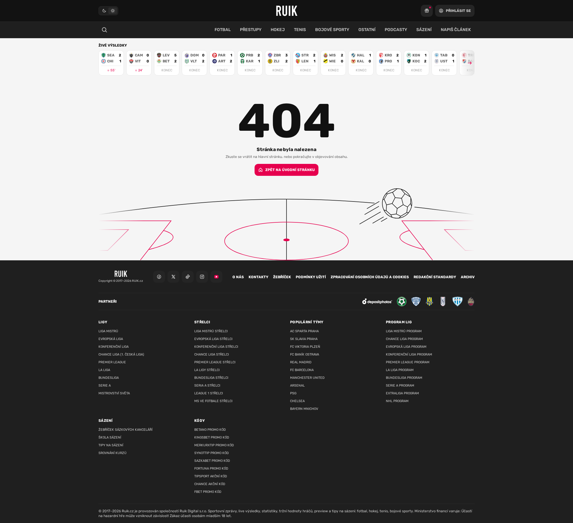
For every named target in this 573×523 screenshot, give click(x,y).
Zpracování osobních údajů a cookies (370, 277)
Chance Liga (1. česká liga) (121, 354)
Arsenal (297, 385)
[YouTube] (216, 277)
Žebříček (282, 277)
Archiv (468, 277)
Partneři (107, 301)
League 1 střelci (208, 393)
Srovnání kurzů (112, 453)
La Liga (104, 370)
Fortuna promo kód (211, 468)
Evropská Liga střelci (213, 339)
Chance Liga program (404, 339)
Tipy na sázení (110, 445)
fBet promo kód (207, 492)
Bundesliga (108, 378)
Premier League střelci (214, 362)
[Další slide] (467, 63)
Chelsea (297, 401)
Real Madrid (301, 362)
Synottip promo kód (211, 453)
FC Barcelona (302, 370)
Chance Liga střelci (211, 354)
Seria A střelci (207, 385)
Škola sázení (109, 437)
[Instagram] (202, 277)
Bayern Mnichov (304, 409)
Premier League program (407, 362)
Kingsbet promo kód (211, 437)
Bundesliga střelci (211, 378)
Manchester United (307, 378)
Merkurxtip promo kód (214, 445)
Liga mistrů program (404, 331)
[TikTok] (188, 277)
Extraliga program (402, 393)
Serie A (104, 385)
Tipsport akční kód (210, 476)
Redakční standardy (435, 277)
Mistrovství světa (114, 393)
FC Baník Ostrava (304, 354)
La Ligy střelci (207, 370)
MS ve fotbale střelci (213, 401)
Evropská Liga (110, 339)
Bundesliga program (404, 378)
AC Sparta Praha (304, 331)
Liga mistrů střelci (211, 331)
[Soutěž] (427, 11)
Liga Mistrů (108, 331)
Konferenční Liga (113, 347)
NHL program (397, 401)
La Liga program (400, 370)
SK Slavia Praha (304, 339)
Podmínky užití (311, 277)
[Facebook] (159, 277)
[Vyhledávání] (104, 30)
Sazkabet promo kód (212, 461)
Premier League (112, 362)
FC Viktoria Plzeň (305, 347)
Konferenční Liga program (409, 354)
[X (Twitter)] (173, 277)
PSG (293, 393)
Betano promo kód (210, 430)
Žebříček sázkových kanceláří (125, 430)
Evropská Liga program (406, 347)
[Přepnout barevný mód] (108, 10)
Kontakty (258, 277)
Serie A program (400, 385)
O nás (238, 277)
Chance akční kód (209, 484)
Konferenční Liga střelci (216, 347)
